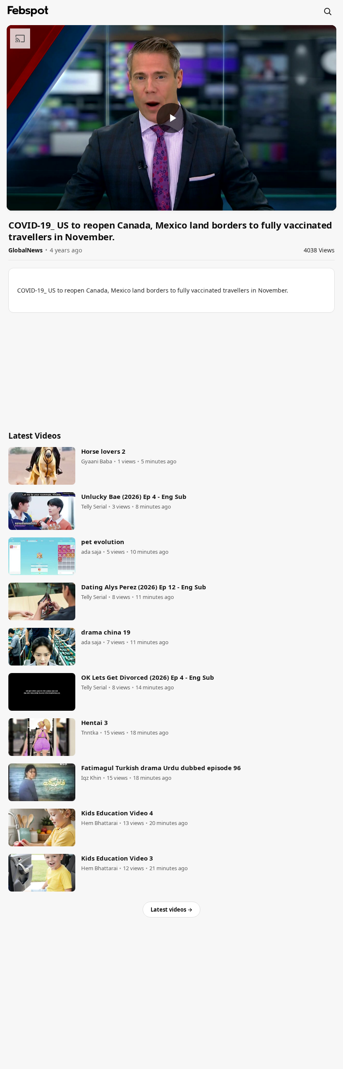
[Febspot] (28, 11)
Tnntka (89, 732)
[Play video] (171, 118)
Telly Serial (94, 506)
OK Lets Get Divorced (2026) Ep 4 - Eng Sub (147, 677)
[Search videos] (327, 11)
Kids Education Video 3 (117, 858)
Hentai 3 (94, 722)
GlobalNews (25, 250)
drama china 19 (106, 632)
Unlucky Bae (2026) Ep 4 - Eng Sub (134, 496)
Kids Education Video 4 (117, 813)
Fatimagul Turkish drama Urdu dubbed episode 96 (161, 767)
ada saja (91, 551)
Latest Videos (34, 435)
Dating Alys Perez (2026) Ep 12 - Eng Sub (143, 587)
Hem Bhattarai (99, 823)
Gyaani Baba (96, 461)
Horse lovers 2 (103, 451)
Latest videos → (171, 909)
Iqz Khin (91, 777)
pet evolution (102, 541)
